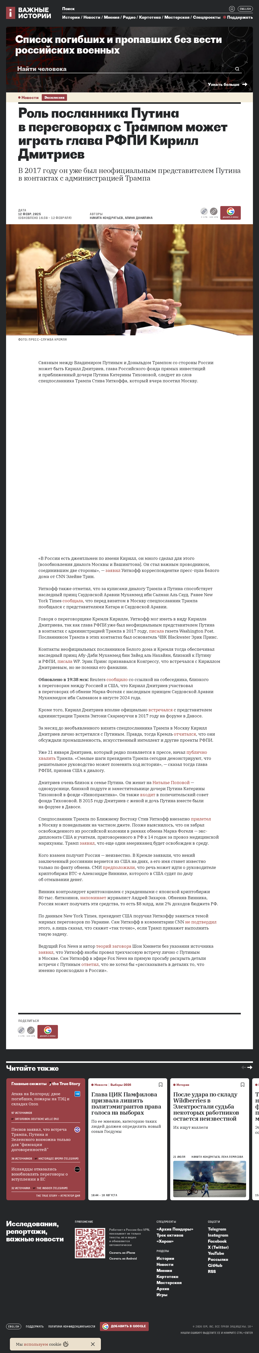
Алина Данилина (139, 218)
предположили (119, 867)
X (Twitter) (218, 1247)
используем (36, 1344)
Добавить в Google (230, 217)
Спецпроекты (207, 17)
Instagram (218, 1235)
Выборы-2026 (121, 1085)
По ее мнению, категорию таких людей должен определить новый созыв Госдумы (126, 1126)
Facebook (217, 1241)
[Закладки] (232, 9)
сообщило (117, 679)
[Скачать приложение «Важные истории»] (90, 1243)
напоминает (93, 897)
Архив (163, 1288)
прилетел (201, 819)
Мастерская (176, 17)
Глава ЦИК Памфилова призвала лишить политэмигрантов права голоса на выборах (126, 1103)
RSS (212, 1271)
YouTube (216, 1253)
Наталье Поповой (171, 782)
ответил (90, 964)
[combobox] (127, 68)
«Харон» (165, 1241)
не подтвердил (201, 922)
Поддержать (240, 17)
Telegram (217, 1229)
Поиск (68, 8)
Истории (71, 17)
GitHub (215, 1265)
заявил (112, 570)
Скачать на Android (123, 1258)
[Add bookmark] (160, 1084)
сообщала (72, 601)
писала (156, 631)
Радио (129, 17)
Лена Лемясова (232, 1157)
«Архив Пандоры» (175, 1229)
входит (147, 794)
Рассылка (218, 1259)
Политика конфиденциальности (71, 1326)
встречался (160, 710)
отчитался (185, 734)
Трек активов (170, 1235)
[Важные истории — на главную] (28, 13)
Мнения (111, 17)
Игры (162, 1294)
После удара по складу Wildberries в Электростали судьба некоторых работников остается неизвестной (206, 1106)
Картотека (150, 17)
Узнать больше (223, 84)
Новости (91, 17)
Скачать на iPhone (122, 1253)
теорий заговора (113, 946)
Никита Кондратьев (106, 218)
